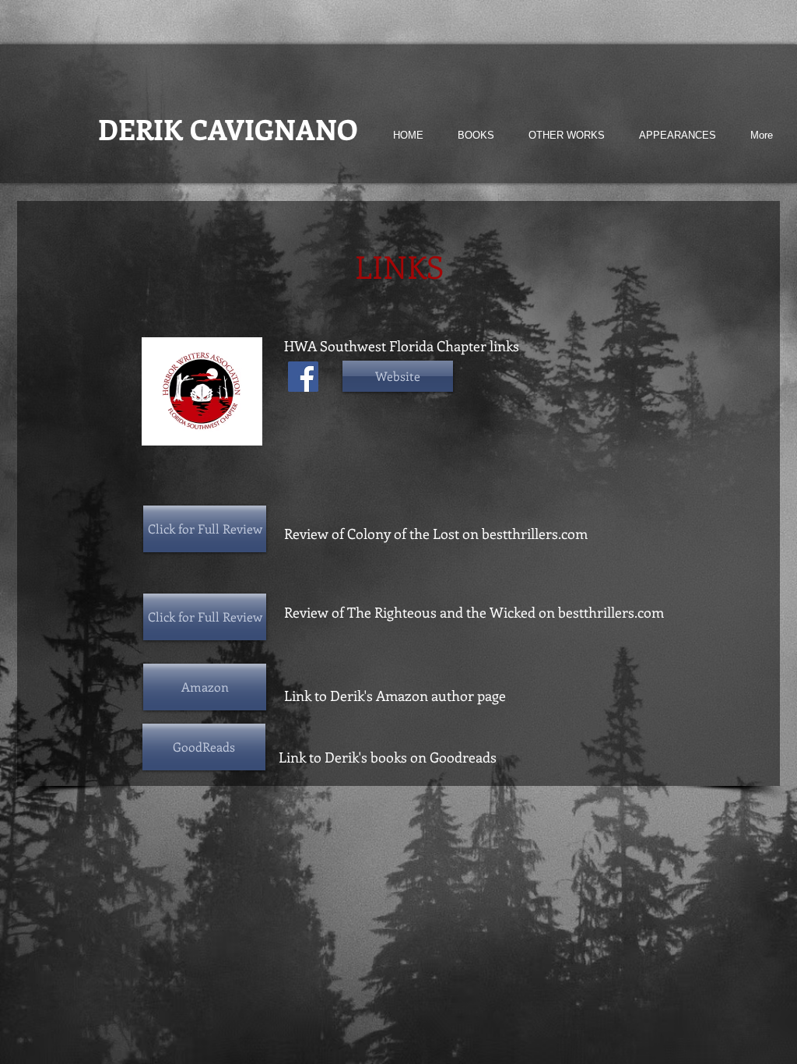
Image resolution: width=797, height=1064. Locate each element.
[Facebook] (303, 376)
